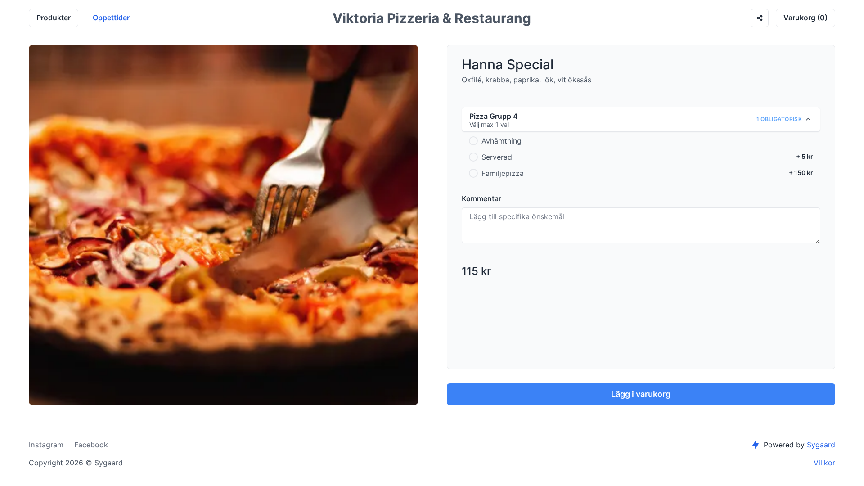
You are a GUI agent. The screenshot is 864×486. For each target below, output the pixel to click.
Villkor (824, 462)
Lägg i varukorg (640, 394)
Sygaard (821, 444)
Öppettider (111, 17)
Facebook (91, 444)
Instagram (46, 444)
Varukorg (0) (805, 17)
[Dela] (760, 18)
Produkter (53, 17)
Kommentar (481, 198)
